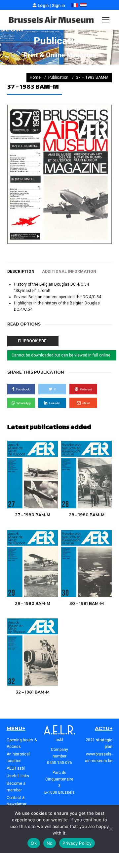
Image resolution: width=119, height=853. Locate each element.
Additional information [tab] (69, 271)
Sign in (58, 5)
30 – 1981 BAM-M (86, 603)
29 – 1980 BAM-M (32, 603)
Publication (58, 77)
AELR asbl (16, 768)
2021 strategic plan (99, 743)
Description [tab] (20, 271)
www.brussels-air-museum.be (98, 757)
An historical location (18, 757)
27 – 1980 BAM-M (32, 514)
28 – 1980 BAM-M (86, 514)
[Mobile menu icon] (105, 19)
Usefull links (18, 776)
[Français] (74, 5)
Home (35, 77)
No (50, 843)
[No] (110, 829)
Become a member (16, 786)
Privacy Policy (77, 843)
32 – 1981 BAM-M (33, 692)
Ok (34, 843)
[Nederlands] (83, 5)
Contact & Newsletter (16, 801)
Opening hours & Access (22, 743)
